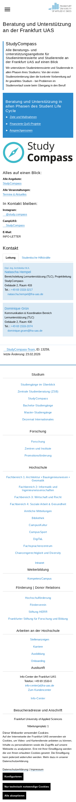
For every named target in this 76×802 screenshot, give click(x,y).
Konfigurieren (13, 776)
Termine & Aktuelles (15, 194)
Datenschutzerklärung (15, 769)
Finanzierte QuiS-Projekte (25, 123)
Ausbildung (38, 653)
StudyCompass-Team (21, 349)
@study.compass (16, 214)
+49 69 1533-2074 (22, 326)
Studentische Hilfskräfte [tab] (36, 257)
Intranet (39, 562)
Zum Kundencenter (39, 689)
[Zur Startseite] (59, 7)
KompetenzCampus (39, 578)
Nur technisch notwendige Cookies (26, 786)
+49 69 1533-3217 (22, 289)
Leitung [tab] (10, 257)
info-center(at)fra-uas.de (39, 685)
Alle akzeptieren (14, 795)
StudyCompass (12, 183)
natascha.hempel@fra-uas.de (25, 294)
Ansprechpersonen (21, 130)
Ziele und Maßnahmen (23, 116)
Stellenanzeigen (39, 639)
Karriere (38, 646)
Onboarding (38, 660)
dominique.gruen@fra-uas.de (24, 330)
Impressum (37, 769)
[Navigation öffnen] (7, 9)
